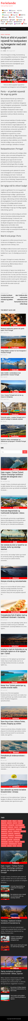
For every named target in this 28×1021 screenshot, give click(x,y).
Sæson (11, 841)
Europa (4, 827)
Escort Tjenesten (20, 825)
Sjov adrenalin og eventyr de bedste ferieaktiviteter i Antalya (13, 791)
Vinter (9, 846)
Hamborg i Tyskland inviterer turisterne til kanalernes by (11, 922)
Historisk (11, 829)
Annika (4, 50)
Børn (15, 823)
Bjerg (4, 823)
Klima (10, 831)
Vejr (19, 843)
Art (9, 821)
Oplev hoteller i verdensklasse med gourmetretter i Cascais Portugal (11, 374)
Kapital (4, 831)
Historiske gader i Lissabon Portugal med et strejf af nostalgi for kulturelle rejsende (13, 418)
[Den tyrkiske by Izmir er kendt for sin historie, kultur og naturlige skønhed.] (5, 894)
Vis (14, 846)
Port (11, 837)
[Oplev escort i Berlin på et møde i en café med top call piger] (5, 945)
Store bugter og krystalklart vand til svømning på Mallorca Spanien (18, 997)
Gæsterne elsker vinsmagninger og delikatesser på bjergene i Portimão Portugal (13, 440)
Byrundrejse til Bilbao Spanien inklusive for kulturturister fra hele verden (18, 989)
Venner (4, 846)
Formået (22, 827)
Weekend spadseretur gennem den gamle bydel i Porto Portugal (12, 329)
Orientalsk (11, 835)
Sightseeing (18, 837)
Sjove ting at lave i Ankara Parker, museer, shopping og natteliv (13, 722)
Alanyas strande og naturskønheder (13, 581)
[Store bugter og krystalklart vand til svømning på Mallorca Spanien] (5, 996)
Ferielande (8, 3)
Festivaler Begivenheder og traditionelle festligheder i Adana (12, 512)
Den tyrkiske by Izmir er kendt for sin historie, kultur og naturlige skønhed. (14, 547)
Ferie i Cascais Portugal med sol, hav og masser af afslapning (12, 396)
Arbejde (4, 821)
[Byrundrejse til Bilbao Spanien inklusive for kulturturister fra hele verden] (5, 987)
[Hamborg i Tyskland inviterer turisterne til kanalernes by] (14, 912)
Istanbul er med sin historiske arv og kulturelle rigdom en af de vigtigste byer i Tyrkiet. (14, 651)
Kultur (23, 831)
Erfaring (11, 825)
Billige (20, 821)
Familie (10, 827)
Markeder (17, 833)
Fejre (16, 827)
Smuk (4, 839)
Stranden (16, 839)
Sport (10, 839)
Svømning (4, 841)
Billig (14, 821)
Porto (2, 34)
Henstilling (4, 829)
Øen (19, 846)
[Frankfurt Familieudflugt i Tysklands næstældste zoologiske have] (5, 937)
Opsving (4, 835)
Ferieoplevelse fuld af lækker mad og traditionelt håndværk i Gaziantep (14, 616)
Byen (9, 823)
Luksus (11, 833)
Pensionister (18, 835)
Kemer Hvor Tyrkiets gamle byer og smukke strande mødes (13, 686)
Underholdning (13, 843)
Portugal (7, 34)
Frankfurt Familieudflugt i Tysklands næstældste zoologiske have (16, 938)
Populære (5, 837)
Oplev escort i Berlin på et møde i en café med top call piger (18, 945)
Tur (22, 841)
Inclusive (18, 829)
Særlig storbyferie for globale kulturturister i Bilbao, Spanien (12, 972)
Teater (17, 841)
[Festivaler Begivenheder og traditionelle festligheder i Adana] (5, 886)
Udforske (4, 843)
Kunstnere (4, 833)
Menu (4, 28)
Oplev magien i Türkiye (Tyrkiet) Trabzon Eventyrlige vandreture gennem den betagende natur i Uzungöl (12, 475)
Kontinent (16, 831)
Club (20, 823)
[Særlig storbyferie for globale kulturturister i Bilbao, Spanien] (14, 962)
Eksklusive (4, 825)
